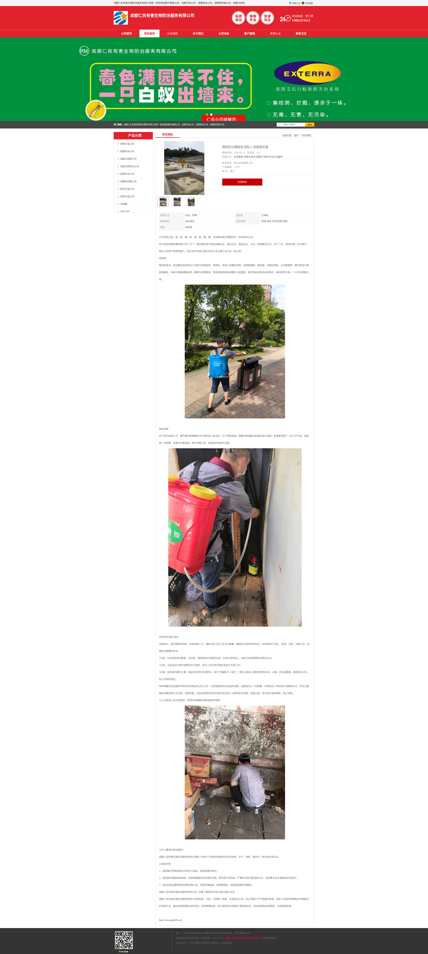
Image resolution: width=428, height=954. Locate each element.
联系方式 (301, 33)
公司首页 (126, 33)
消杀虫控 (125, 211)
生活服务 (238, 157)
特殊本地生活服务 (253, 157)
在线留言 (242, 182)
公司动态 (224, 33)
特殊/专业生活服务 (273, 157)
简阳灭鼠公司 (127, 196)
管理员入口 (216, 943)
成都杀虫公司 (127, 174)
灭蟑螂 (123, 204)
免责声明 (205, 943)
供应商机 (149, 33)
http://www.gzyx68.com (170, 920)
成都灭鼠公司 (127, 144)
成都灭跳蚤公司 (128, 159)
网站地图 (227, 943)
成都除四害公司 (128, 181)
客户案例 (249, 33)
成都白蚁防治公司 (129, 166)
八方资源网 (194, 943)
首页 (296, 135)
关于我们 (198, 33)
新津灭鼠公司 (127, 189)
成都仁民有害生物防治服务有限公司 (243, 938)
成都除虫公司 (127, 151)
